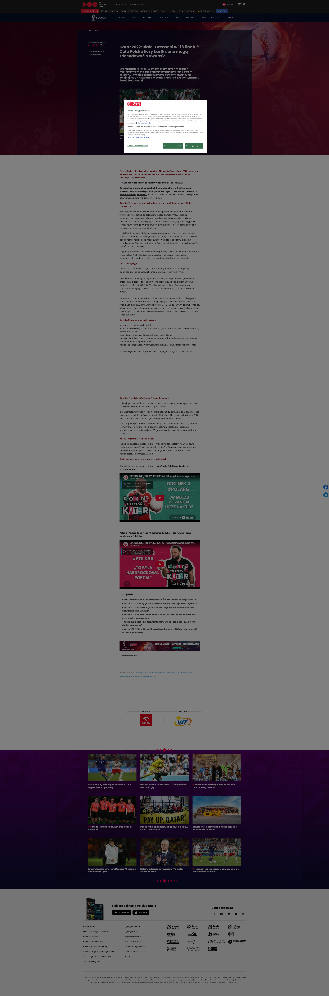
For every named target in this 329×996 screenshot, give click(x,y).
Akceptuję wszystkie (194, 146)
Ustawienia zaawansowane (137, 146)
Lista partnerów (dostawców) (138, 137)
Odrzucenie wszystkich (172, 146)
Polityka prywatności (143, 123)
